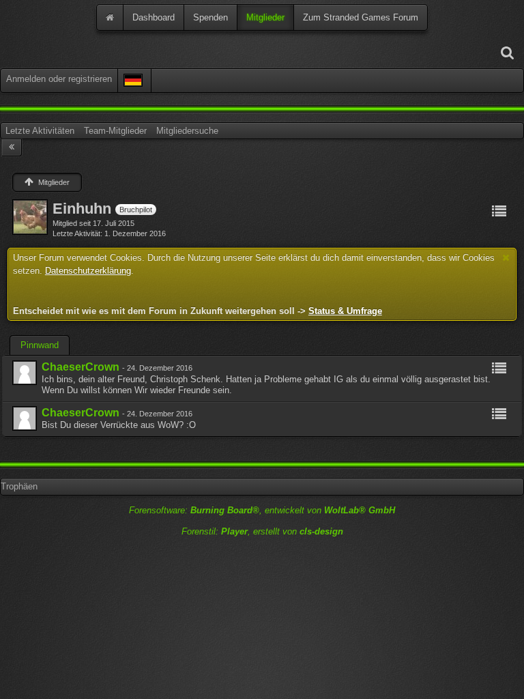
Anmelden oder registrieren (59, 79)
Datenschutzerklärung (88, 271)
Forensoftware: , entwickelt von (262, 510)
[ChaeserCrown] (24, 372)
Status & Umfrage (345, 311)
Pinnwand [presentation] (39, 345)
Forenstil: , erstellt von (262, 531)
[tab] (40, 345)
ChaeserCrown (80, 367)
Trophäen (19, 486)
